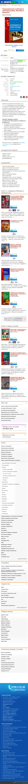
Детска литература (6, 452)
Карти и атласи (5, 536)
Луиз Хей (3, 617)
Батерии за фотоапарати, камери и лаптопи (12, 720)
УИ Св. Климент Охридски (7, 597)
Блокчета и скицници (6, 654)
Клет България (5, 595)
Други (2, 552)
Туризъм (3, 538)
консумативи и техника (9, 701)
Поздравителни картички (7, 548)
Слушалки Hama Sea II (7, 765)
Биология (4, 496)
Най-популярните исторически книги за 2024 (12, 414)
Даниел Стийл (4, 615)
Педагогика (4, 509)
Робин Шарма (4, 619)
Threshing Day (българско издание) (10, 744)
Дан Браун (3, 629)
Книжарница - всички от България (11, 697)
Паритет (12, 85)
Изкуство (3, 528)
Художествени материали (8, 702)
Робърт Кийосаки (5, 625)
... (12, 217)
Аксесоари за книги (6, 546)
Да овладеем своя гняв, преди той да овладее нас (13, 771)
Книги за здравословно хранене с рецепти (11, 566)
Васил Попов (4, 637)
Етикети (3, 660)
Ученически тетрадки (6, 456)
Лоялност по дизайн (7, 747)
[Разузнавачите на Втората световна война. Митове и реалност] (14, 30)
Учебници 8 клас (5, 568)
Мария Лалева (4, 635)
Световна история (16, 5)
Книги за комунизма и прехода (10, 471)
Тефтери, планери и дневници (8, 550)
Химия (3, 492)
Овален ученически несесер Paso (10, 769)
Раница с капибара (5, 658)
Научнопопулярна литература (9, 463)
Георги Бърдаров (5, 631)
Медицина (4, 499)
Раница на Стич (5, 670)
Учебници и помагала (6, 454)
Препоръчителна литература (8, 416)
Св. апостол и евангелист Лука (8, 593)
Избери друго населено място (21, 59)
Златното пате (4, 589)
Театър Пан (4, 601)
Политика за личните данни (25, 783)
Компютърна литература (7, 448)
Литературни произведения (8, 410)
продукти (8, 704)
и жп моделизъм (9, 711)
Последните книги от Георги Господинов (11, 575)
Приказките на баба (7, 735)
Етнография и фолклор (7, 505)
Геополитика (5, 513)
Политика (4, 511)
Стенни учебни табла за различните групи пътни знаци (14, 727)
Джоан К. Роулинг (5, 621)
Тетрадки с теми (5, 656)
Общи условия (19, 782)
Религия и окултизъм (6, 522)
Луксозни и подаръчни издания (9, 532)
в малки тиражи (10, 714)
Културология (5, 507)
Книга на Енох (6, 737)
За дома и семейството (7, 526)
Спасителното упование (8, 730)
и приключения (8, 716)
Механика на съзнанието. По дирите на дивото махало (14, 733)
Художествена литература (7, 450)
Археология (5, 477)
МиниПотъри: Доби (7, 734)
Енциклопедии (5, 465)
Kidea (2, 587)
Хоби (2, 542)
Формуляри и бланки (6, 544)
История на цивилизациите (9, 475)
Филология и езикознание (7, 458)
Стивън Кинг (4, 633)
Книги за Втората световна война (9, 406)
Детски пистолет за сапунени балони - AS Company (13, 776)
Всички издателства (21, 607)
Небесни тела (5, 746)
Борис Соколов (6, 14)
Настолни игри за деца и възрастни (10, 698)
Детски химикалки (6, 652)
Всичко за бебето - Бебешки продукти (11, 708)
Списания (3, 554)
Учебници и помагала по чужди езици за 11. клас (13, 573)
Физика (3, 488)
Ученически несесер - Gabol (9, 778)
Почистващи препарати (8, 700)
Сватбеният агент (6, 725)
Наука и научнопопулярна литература (10, 460)
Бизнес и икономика (6, 446)
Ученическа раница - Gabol (8, 754)
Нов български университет (8, 605)
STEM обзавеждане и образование (10, 710)
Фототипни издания (6, 534)
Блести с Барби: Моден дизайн (9, 731)
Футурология (5, 482)
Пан (2, 599)
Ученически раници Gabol (7, 662)
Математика (5, 490)
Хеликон (3, 603)
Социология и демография (8, 503)
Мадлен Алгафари (5, 623)
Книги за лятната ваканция (8, 418)
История (4, 467)
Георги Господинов (5, 639)
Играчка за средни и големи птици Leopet (12, 773)
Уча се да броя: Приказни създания (10, 728)
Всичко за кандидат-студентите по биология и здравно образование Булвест (12, 571)
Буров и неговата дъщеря (8, 738)
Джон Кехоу (4, 641)
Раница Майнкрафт (6, 668)
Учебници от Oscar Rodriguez (8, 577)
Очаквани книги (5, 556)
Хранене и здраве (5, 524)
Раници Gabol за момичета (8, 666)
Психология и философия (7, 520)
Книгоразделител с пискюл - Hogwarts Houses (12, 740)
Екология (4, 501)
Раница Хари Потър (6, 420)
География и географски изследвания (10, 484)
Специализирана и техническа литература (12, 516)
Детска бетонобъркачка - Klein (9, 758)
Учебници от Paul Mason (7, 579)
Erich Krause (4, 591)
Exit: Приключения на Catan (9, 759)
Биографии (4, 530)
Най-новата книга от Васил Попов (9, 412)
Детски (6, 707)
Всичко (9, 713)
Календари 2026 (5, 540)
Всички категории (22, 558)
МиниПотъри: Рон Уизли (8, 741)
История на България (8, 469)
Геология (4, 494)
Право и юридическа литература (9, 518)
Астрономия (5, 486)
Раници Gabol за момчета (7, 664)
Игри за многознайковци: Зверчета (10, 761)
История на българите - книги (8, 408)
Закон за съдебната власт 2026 (9, 743)
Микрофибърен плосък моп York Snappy (11, 775)
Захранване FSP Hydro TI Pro (9, 752)
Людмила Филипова (6, 627)
